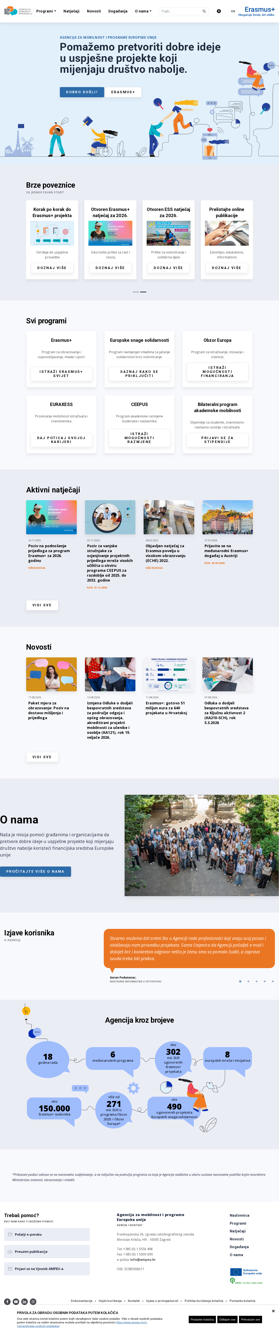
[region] (139, 1319)
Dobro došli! (82, 92)
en (233, 11)
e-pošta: (136, 1259)
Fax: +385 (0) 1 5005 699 (135, 1254)
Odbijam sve (227, 1319)
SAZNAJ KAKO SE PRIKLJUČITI (139, 374)
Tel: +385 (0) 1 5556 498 (135, 1249)
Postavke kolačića (202, 1319)
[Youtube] (16, 1301)
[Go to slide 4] (264, 981)
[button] (46, 11)
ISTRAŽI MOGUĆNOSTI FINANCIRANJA (217, 371)
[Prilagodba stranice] (219, 11)
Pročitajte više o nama (35, 871)
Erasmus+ (123, 92)
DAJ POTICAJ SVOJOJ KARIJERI (61, 440)
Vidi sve (42, 605)
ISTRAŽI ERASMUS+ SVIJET (61, 374)
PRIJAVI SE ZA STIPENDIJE (217, 440)
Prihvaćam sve (250, 1319)
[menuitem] (71, 11)
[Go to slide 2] (248, 981)
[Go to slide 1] (240, 981)
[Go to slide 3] (256, 981)
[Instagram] (33, 1301)
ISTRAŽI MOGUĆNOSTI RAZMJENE (139, 438)
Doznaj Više (91, 268)
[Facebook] (7, 1301)
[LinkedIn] (24, 1301)
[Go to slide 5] (273, 981)
